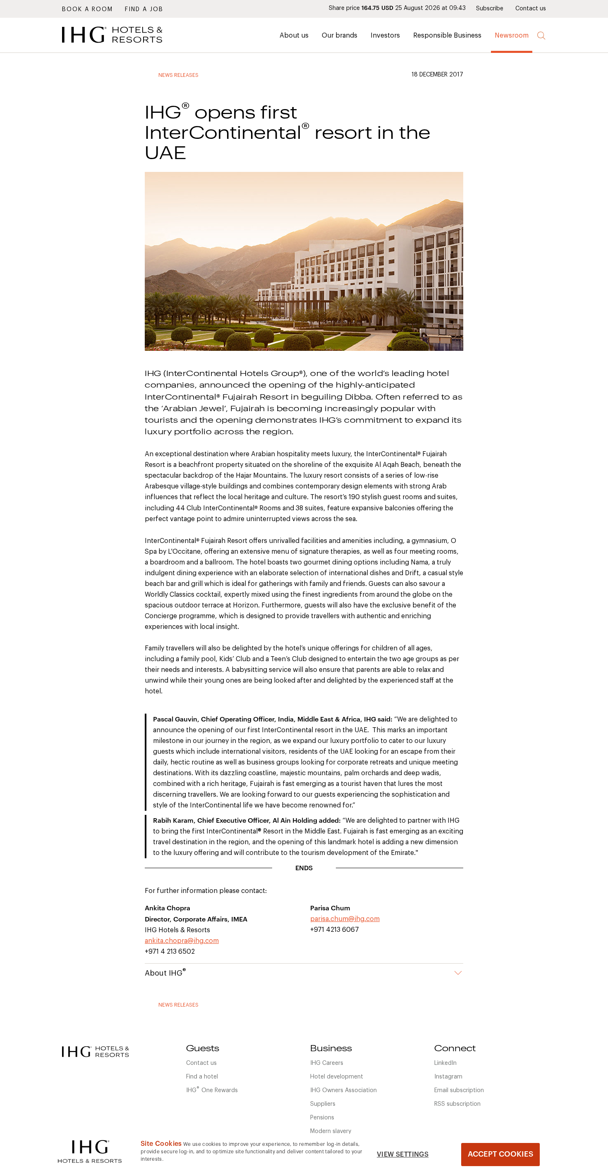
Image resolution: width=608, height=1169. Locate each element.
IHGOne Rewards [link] (212, 1089)
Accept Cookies (500, 1154)
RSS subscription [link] (457, 1104)
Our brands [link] (339, 35)
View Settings (402, 1154)
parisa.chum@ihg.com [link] (345, 919)
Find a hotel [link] (202, 1077)
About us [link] (294, 35)
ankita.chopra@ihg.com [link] (182, 941)
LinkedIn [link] (445, 1063)
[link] (124, 45)
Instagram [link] (448, 1077)
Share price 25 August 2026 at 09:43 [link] (397, 8)
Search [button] (541, 35)
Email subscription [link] (459, 1090)
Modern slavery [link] (330, 1131)
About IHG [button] (165, 972)
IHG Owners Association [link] (343, 1090)
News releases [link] (178, 75)
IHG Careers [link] (326, 1063)
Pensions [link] (322, 1118)
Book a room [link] (87, 9)
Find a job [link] (144, 9)
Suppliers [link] (322, 1104)
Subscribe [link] (489, 9)
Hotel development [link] (336, 1077)
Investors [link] (385, 35)
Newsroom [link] (512, 35)
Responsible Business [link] (447, 35)
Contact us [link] (530, 9)
